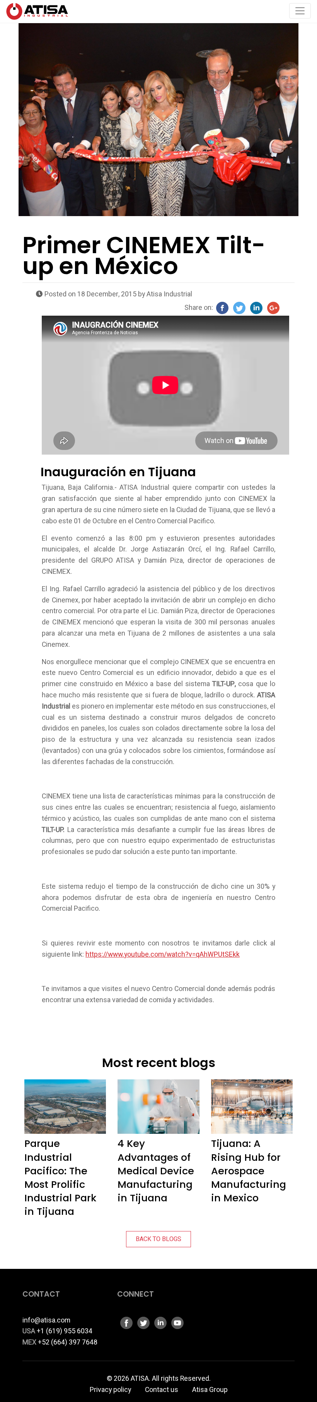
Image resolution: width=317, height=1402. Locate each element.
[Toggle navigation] (300, 11)
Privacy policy (110, 1390)
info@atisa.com (46, 1320)
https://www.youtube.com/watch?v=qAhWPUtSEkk (162, 954)
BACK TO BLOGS (158, 1239)
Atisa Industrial (169, 294)
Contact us (161, 1390)
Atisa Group (210, 1390)
